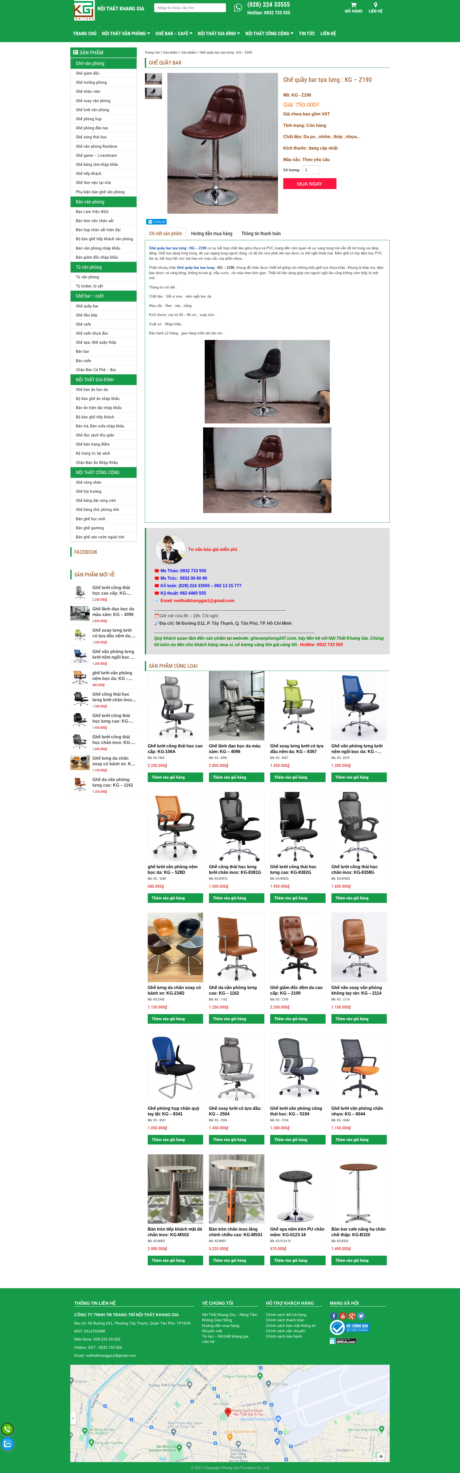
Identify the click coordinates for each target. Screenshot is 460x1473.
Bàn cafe (83, 360)
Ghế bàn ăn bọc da (92, 389)
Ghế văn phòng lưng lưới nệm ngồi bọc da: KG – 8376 (114, 657)
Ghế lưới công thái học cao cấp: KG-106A (111, 593)
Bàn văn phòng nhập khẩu (98, 248)
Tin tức (307, 33)
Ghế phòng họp (89, 118)
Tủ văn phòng (89, 267)
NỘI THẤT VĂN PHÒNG (124, 33)
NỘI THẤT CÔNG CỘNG (267, 33)
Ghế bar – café (90, 296)
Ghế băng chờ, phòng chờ (97, 509)
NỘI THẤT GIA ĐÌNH (217, 33)
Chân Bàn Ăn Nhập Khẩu (97, 462)
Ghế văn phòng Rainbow (96, 146)
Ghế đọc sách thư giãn (95, 435)
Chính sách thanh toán (285, 1320)
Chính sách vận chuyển (286, 1331)
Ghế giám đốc (87, 73)
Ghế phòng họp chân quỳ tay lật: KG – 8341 (173, 1111)
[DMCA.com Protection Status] (343, 1340)
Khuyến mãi (212, 1331)
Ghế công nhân (88, 482)
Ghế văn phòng (90, 63)
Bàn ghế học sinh (90, 518)
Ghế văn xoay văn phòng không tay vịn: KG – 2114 (356, 990)
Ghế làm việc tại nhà (93, 182)
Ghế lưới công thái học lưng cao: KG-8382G (111, 721)
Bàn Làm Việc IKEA (92, 211)
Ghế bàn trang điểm (93, 444)
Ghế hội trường (88, 491)
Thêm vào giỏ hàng (168, 777)
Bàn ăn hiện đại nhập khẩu (99, 407)
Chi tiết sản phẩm (165, 233)
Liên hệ (376, 11)
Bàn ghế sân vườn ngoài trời (100, 536)
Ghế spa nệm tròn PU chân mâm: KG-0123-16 (297, 1232)
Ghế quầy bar (87, 306)
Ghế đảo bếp (86, 315)
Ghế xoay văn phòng (93, 100)
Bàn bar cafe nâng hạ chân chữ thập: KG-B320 (358, 1232)
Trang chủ (84, 33)
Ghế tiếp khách (88, 173)
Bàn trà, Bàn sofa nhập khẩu (100, 426)
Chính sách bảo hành (284, 1336)
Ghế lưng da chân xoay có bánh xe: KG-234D (114, 764)
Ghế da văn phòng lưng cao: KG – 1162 (233, 990)
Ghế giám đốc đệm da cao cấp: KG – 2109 (296, 990)
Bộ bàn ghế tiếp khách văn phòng (104, 238)
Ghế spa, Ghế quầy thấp (96, 342)
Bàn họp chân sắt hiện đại (98, 229)
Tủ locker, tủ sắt (89, 286)
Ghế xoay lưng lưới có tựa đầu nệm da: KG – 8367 (112, 636)
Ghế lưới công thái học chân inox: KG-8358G (111, 742)
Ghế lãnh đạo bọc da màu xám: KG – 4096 (235, 749)
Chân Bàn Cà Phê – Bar (96, 369)
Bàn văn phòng (90, 202)
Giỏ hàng (353, 11)
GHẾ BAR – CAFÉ (171, 33)
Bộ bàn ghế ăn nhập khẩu (98, 398)
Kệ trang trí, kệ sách (93, 453)
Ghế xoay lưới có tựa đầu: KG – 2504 (235, 1111)
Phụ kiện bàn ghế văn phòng (100, 191)
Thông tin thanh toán (261, 233)
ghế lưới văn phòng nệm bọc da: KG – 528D (112, 678)
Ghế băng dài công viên (96, 500)
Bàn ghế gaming (90, 527)
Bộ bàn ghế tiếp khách (95, 416)
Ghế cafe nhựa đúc (92, 333)
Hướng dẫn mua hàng (211, 233)
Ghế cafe (83, 324)
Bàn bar (82, 351)
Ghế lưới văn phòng (92, 109)
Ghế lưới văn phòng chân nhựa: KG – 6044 (357, 1111)
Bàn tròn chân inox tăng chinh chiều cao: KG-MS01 (235, 1232)
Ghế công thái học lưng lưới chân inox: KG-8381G (113, 700)
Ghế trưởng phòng (91, 82)
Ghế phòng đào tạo (92, 127)
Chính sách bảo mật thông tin (291, 1325)
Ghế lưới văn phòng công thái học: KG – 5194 (296, 1111)
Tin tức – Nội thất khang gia (225, 1336)
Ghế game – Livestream (96, 155)
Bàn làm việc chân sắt (95, 220)
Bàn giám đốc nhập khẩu (97, 257)
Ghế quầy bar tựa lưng (195, 268)
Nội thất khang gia (120, 8)
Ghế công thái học (91, 136)
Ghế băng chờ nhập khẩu (97, 164)
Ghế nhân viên (88, 91)
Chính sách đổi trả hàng (286, 1314)
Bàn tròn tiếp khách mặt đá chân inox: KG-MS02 (175, 1232)
